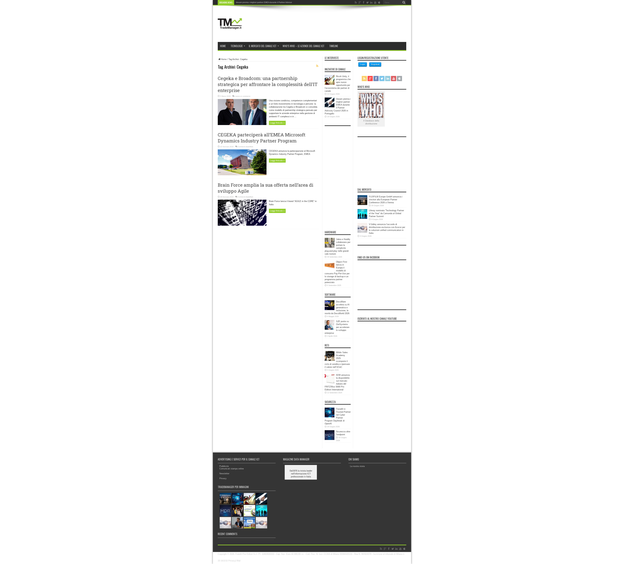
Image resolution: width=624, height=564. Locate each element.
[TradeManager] (230, 34)
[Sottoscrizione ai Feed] (317, 66)
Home (223, 46)
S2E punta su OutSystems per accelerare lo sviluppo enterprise (337, 327)
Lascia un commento (242, 96)
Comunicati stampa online (231, 468)
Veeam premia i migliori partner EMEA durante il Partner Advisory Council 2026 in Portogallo (276, 2)
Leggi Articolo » (277, 123)
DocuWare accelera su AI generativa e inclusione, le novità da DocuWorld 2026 (337, 307)
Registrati (375, 64)
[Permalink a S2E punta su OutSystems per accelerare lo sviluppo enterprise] (329, 329)
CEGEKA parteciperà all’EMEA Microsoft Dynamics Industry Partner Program (261, 138)
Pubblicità (224, 466)
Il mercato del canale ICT (262, 46)
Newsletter (224, 473)
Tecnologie (237, 46)
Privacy (223, 478)
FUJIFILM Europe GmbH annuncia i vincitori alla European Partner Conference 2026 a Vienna (386, 199)
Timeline (333, 46)
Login (362, 64)
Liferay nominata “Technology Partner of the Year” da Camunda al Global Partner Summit (386, 213)
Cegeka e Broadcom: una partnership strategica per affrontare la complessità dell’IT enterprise (268, 84)
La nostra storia (357, 466)
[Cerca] (403, 2)
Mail (238, 560)
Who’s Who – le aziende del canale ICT (303, 46)
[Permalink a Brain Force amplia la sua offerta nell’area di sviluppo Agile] (242, 225)
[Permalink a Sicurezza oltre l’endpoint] (329, 439)
